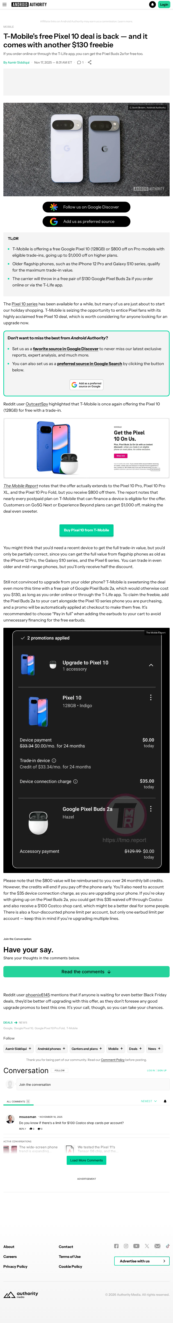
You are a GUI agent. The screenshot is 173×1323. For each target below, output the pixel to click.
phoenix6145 (38, 994)
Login (164, 4)
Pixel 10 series (25, 304)
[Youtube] (136, 1246)
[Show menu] (4, 4)
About (8, 1246)
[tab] (18, 1101)
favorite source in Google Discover (65, 348)
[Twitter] (147, 1246)
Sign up (161, 1070)
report (162, 1128)
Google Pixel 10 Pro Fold (50, 1028)
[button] (86, 4)
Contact (66, 1246)
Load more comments (86, 1160)
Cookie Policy (70, 1266)
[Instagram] (126, 1246)
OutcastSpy (37, 404)
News (23, 1022)
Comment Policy (113, 1060)
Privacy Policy (15, 1266)
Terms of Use (70, 1256)
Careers (10, 1256)
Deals (8, 1022)
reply (22, 1128)
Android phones (51, 1049)
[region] (86, 1143)
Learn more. (125, 21)
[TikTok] (168, 1246)
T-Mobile (72, 1028)
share (151, 1128)
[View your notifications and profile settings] (165, 1101)
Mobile (8, 26)
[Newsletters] (158, 1246)
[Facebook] (116, 1246)
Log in (151, 1070)
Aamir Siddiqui (19, 62)
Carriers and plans (87, 1049)
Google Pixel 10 (23, 1028)
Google (7, 1028)
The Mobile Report (156, 632)
